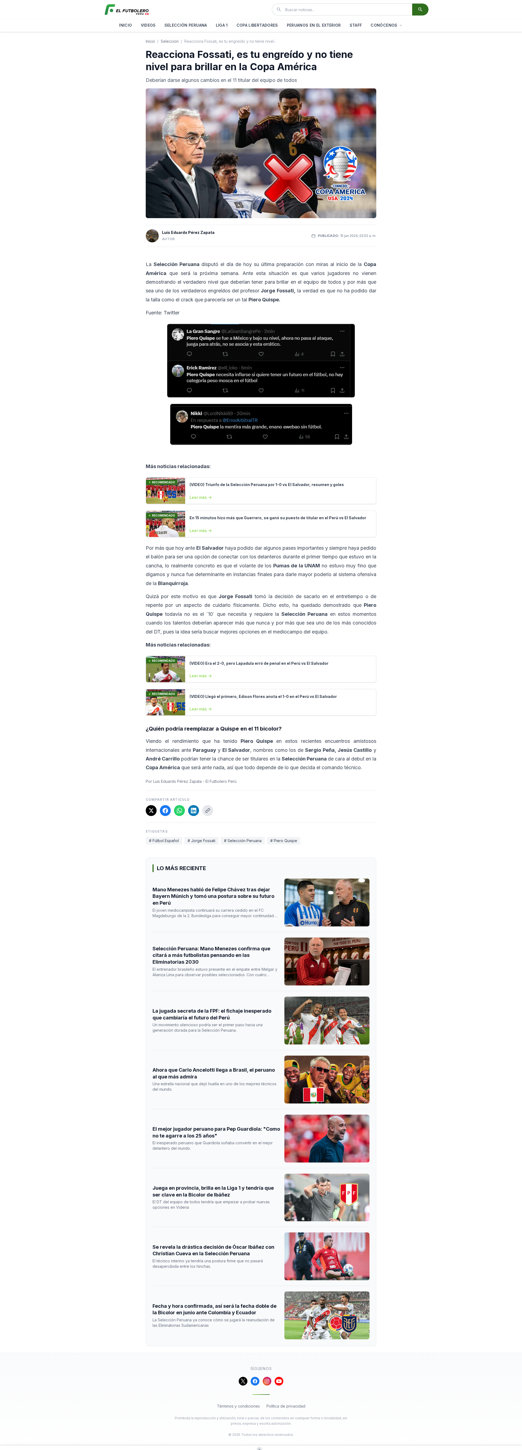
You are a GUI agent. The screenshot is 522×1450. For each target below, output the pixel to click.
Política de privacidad (285, 1406)
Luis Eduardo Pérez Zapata (188, 232)
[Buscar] (420, 10)
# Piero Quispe (283, 840)
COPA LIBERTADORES (257, 25)
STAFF (356, 25)
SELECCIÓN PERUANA (185, 25)
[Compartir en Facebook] (165, 810)
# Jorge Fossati (201, 840)
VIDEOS (148, 25)
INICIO (125, 25)
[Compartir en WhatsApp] (179, 810)
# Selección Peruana (243, 840)
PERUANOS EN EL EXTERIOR (314, 25)
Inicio (150, 41)
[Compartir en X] (151, 810)
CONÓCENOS (384, 25)
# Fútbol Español (164, 840)
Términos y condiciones (238, 1406)
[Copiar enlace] (207, 810)
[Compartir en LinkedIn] (193, 810)
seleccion (170, 41)
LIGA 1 (222, 25)
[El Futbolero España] (127, 9)
